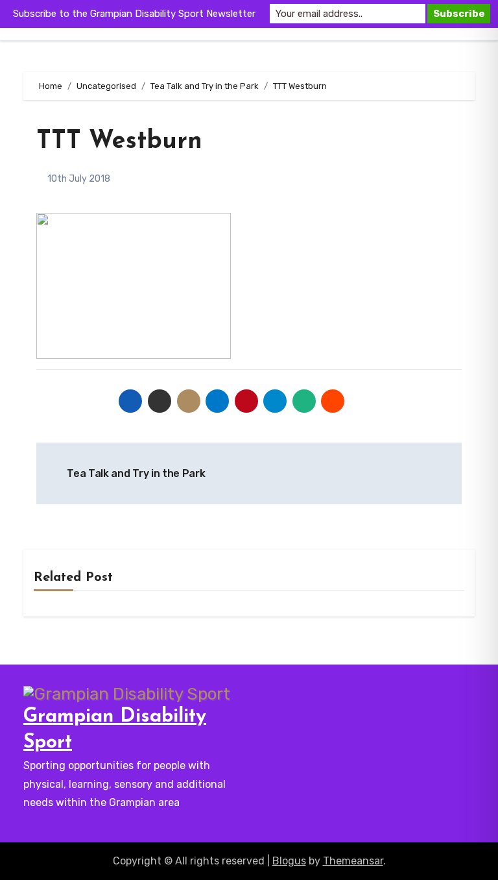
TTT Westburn (119, 141)
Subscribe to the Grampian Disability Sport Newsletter (134, 13)
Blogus (289, 861)
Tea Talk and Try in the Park (135, 473)
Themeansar (353, 861)
